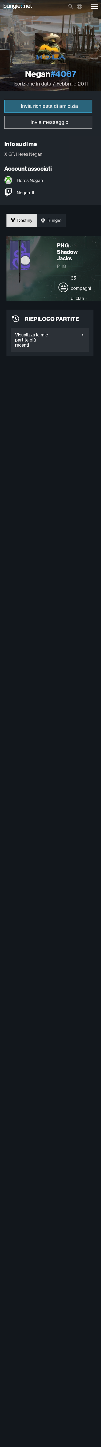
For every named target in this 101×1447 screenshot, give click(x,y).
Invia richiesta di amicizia (49, 106)
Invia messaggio (49, 122)
